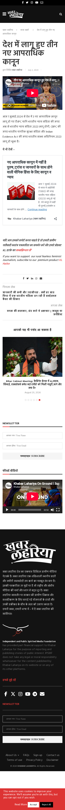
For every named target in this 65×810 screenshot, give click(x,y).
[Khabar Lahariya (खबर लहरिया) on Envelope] (42, 694)
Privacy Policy (34, 760)
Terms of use (14, 760)
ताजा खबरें (24, 30)
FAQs (26, 755)
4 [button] (34, 400)
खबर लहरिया (8, 30)
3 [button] (31, 400)
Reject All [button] (46, 805)
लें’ (30, 250)
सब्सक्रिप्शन (22, 250)
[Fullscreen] (58, 510)
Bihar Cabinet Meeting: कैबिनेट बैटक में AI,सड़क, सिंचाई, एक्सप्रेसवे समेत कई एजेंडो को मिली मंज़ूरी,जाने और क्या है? (32, 384)
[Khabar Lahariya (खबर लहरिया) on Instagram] (20, 694)
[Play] (7, 510)
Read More (21, 804)
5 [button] (37, 400)
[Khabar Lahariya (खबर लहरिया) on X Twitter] (13, 694)
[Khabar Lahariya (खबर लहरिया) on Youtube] (28, 694)
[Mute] (52, 510)
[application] (32, 496)
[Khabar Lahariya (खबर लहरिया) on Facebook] (6, 694)
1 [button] (26, 400)
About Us (11, 755)
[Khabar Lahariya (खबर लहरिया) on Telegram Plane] (35, 694)
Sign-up (37, 755)
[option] (32, 366)
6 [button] (39, 400)
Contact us (52, 755)
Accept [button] (33, 805)
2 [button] (28, 400)
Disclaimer (52, 760)
